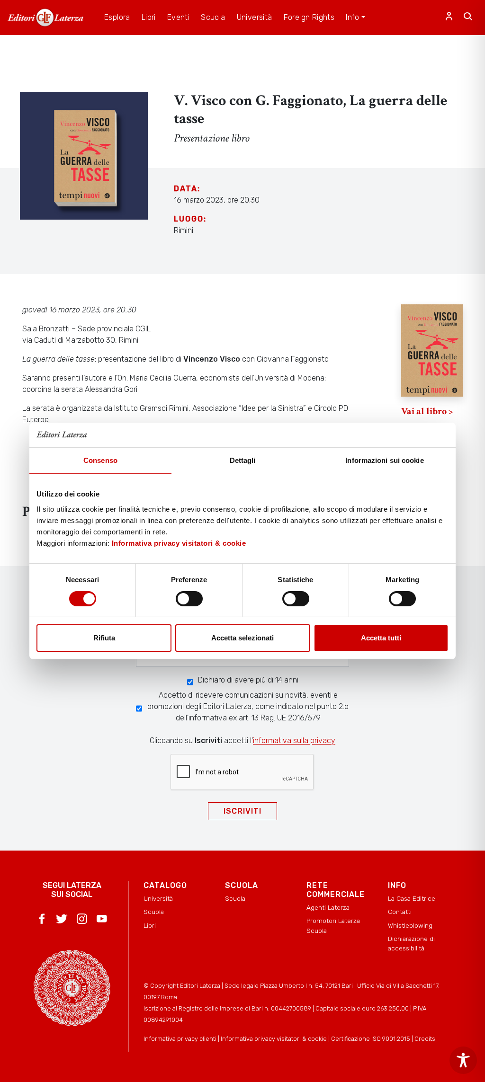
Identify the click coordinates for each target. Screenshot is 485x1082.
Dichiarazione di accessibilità (411, 943)
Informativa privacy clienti (180, 1038)
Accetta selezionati (242, 638)
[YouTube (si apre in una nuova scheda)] (101, 920)
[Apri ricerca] (467, 17)
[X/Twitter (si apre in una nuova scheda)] (61, 920)
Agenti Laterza (328, 907)
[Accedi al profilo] (449, 17)
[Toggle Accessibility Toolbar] (463, 1060)
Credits (424, 1038)
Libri (150, 925)
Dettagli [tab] (243, 460)
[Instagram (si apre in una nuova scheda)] (81, 920)
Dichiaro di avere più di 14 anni (248, 679)
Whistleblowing (410, 925)
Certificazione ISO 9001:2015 (370, 1038)
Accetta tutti (381, 638)
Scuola (154, 911)
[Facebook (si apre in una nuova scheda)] (41, 920)
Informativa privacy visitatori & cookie (179, 543)
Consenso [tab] (100, 460)
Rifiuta (104, 638)
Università (158, 898)
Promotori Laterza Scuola (333, 925)
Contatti (400, 911)
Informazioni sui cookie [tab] (384, 460)
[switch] (189, 598)
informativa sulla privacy (294, 740)
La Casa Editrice (411, 898)
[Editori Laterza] (45, 17)
